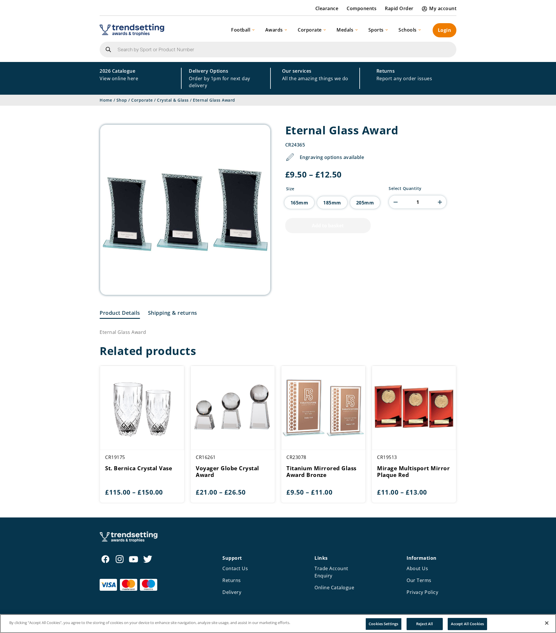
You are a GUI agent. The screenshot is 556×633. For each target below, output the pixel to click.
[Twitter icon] (147, 559)
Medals (344, 30)
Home (106, 100)
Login (444, 30)
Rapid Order (399, 8)
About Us (417, 568)
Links (321, 558)
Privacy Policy (422, 592)
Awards (274, 30)
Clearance (327, 8)
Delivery (231, 592)
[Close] (546, 622)
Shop (121, 100)
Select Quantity (405, 188)
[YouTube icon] (133, 559)
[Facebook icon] (105, 559)
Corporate (310, 30)
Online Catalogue (334, 587)
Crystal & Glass (173, 100)
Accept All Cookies (467, 623)
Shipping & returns (172, 312)
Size (290, 188)
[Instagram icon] (119, 559)
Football (240, 30)
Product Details (120, 312)
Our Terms (419, 580)
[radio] (299, 202)
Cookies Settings (383, 623)
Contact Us (235, 568)
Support (232, 558)
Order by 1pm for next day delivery (219, 78)
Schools (407, 30)
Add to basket (328, 225)
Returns (231, 580)
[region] (278, 623)
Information (422, 558)
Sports (376, 30)
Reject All (424, 623)
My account (442, 8)
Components (361, 8)
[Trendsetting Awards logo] (132, 30)
